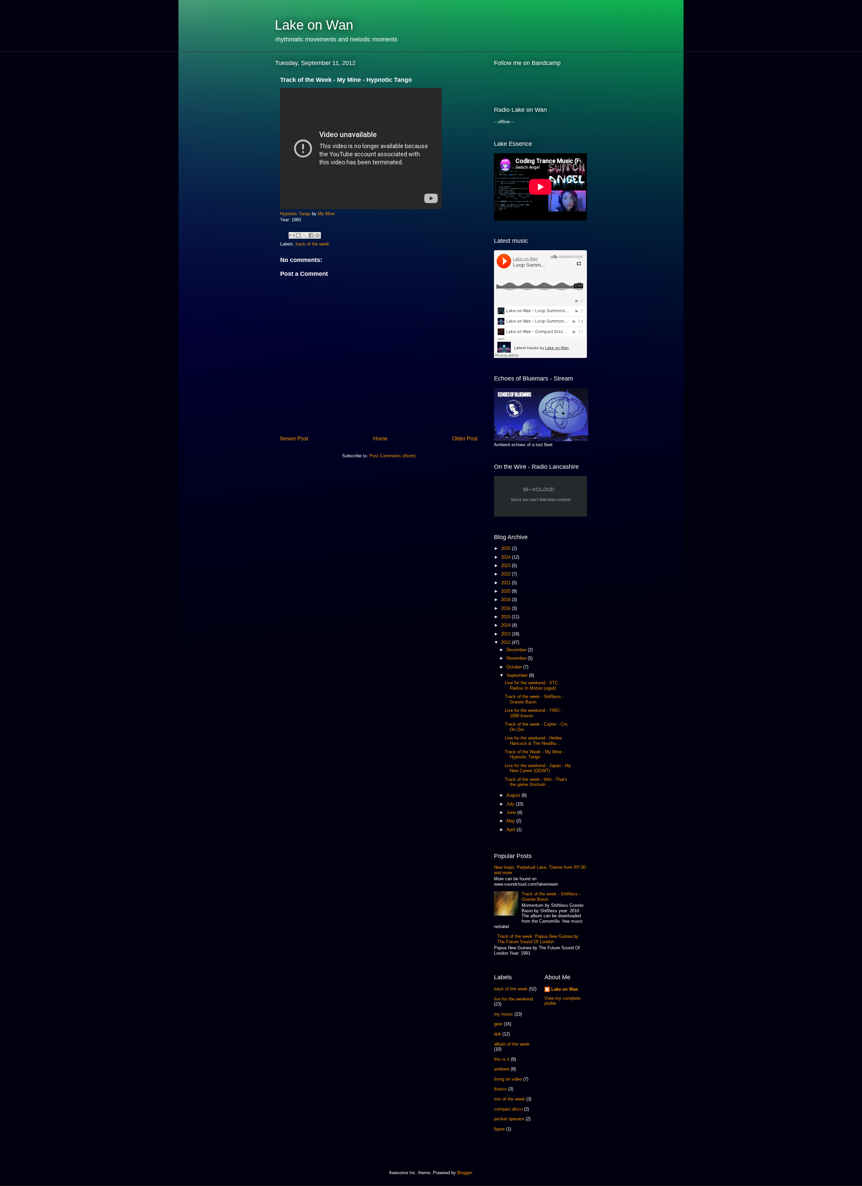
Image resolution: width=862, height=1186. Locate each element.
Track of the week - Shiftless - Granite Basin (534, 699)
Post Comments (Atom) (392, 455)
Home (380, 438)
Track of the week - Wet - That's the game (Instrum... (536, 782)
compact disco (508, 1109)
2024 (506, 557)
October (514, 666)
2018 (506, 599)
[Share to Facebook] (311, 235)
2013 (506, 633)
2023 (506, 565)
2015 (506, 616)
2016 (506, 608)
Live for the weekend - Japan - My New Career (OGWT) (538, 768)
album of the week (512, 1044)
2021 (506, 582)
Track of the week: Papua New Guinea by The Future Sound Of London (537, 939)
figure (499, 1128)
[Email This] (292, 235)
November (517, 658)
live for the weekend (513, 998)
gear (498, 1023)
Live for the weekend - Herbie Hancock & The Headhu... (533, 740)
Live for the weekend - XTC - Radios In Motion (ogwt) (533, 685)
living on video (508, 1079)
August (514, 795)
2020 (506, 591)
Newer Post (294, 438)
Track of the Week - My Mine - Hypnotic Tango (534, 754)
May (511, 820)
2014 (506, 625)
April (511, 829)
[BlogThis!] (298, 235)
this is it (501, 1059)
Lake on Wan (314, 25)
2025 (506, 548)
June (511, 812)
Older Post (464, 438)
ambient (501, 1069)
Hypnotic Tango (295, 213)
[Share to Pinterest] (317, 235)
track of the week (312, 243)
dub (497, 1033)
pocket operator (509, 1118)
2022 (506, 573)
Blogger (464, 1172)
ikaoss (500, 1088)
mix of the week (509, 1098)
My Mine (326, 213)
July (511, 803)
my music (503, 1014)
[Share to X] (304, 235)
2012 (506, 642)
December (517, 649)
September (517, 675)
